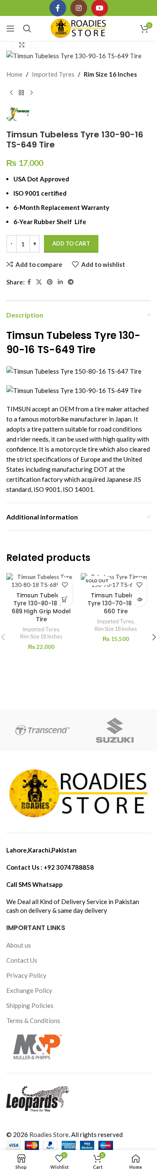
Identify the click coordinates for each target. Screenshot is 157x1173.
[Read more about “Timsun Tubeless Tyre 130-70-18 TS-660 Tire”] (139, 599)
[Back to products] (21, 93)
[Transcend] (42, 730)
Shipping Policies (30, 1005)
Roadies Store (49, 1134)
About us (18, 945)
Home (14, 74)
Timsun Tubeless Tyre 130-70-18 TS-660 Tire (116, 603)
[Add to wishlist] (65, 584)
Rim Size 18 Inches (41, 636)
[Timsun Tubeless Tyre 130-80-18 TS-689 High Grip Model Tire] (41, 581)
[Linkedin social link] (60, 282)
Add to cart (71, 243)
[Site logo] (78, 27)
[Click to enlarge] (22, 45)
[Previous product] (11, 93)
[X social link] (38, 282)
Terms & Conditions (33, 1020)
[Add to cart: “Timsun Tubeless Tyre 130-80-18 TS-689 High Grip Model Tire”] (65, 599)
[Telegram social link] (70, 282)
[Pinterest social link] (49, 282)
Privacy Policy (26, 975)
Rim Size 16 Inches (110, 74)
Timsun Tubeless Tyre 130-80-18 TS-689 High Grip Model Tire (41, 607)
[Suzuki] (115, 730)
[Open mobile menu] (10, 28)
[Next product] (31, 93)
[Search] (27, 28)
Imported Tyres (53, 74)
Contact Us (21, 960)
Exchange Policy (29, 990)
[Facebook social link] (29, 282)
